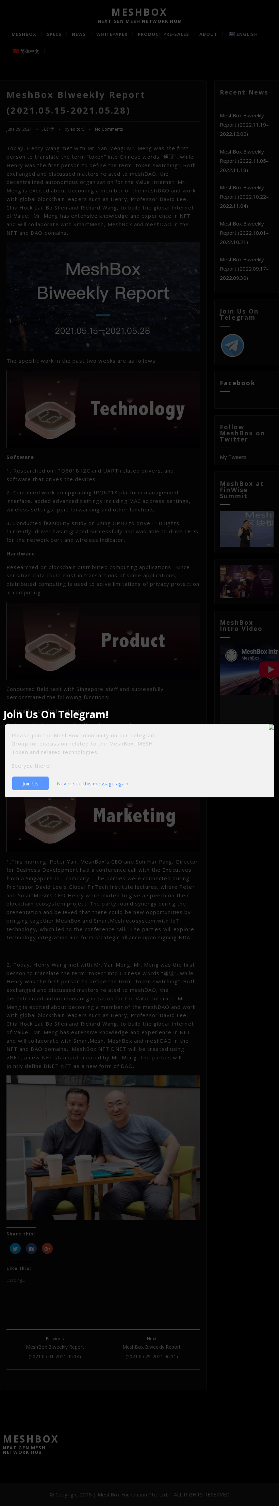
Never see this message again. (93, 783)
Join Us (30, 783)
